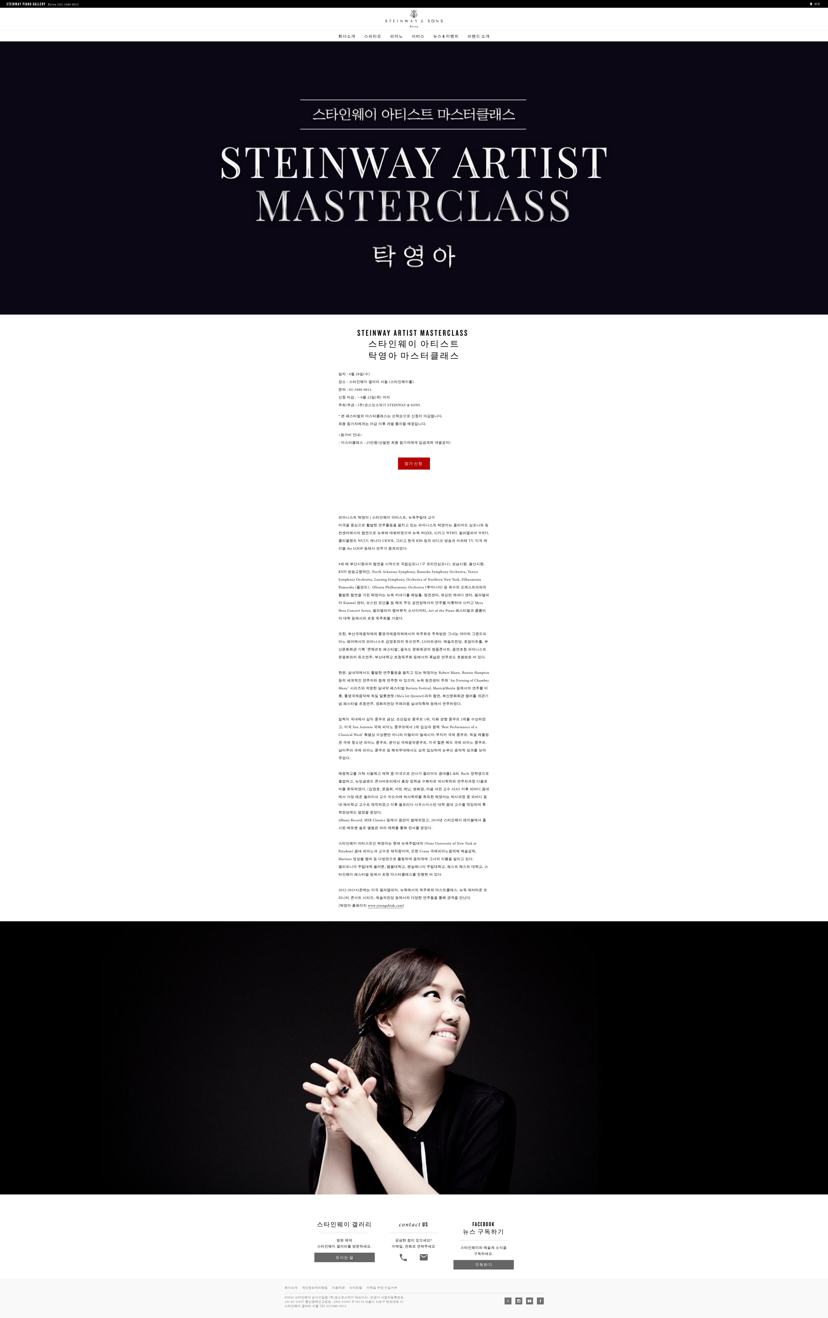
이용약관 (338, 1288)
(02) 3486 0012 (68, 4)
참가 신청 (414, 463)
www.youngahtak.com (385, 905)
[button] (404, 1260)
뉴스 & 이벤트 (446, 36)
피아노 (396, 36)
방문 (816, 4)
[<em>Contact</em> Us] (423, 1260)
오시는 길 (345, 1257)
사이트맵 (355, 1288)
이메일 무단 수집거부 (382, 1288)
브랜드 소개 (478, 36)
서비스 (418, 36)
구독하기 (483, 1264)
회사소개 (347, 36)
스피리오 (372, 36)
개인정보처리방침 (315, 1288)
